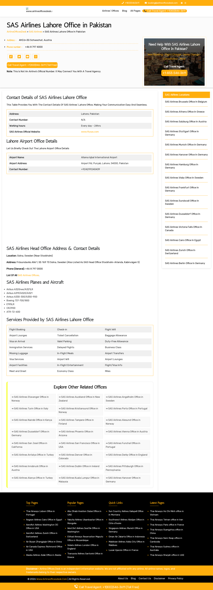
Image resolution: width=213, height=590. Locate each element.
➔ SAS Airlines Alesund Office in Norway (123, 422)
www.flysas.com (90, 131)
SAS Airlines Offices (28, 275)
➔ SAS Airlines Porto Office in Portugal (126, 408)
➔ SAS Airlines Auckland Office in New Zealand (79, 399)
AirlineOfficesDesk (16, 31)
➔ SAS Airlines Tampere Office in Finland (76, 422)
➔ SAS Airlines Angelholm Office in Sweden (124, 399)
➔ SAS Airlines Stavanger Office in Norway (30, 399)
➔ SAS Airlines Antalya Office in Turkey (33, 454)
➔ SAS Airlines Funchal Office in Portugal (123, 445)
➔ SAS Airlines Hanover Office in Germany (123, 479)
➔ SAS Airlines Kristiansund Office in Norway (78, 410)
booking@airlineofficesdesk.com (163, 3)
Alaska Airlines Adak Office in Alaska (43, 555)
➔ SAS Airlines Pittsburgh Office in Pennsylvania (124, 468)
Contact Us (145, 578)
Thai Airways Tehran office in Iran (166, 519)
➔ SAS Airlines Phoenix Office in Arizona (76, 433)
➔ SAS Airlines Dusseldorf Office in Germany (30, 433)
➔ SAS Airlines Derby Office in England (126, 454)
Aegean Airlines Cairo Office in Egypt (44, 519)
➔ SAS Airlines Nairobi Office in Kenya (32, 420)
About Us (123, 578)
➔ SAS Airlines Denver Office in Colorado (75, 456)
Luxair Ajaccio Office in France (123, 550)
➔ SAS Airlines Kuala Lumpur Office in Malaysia (79, 479)
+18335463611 (131, 3)
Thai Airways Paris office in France (167, 524)
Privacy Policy (175, 578)
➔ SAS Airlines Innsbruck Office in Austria (30, 468)
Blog (133, 578)
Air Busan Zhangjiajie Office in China (44, 541)
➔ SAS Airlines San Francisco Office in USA (79, 445)
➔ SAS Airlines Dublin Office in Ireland (79, 466)
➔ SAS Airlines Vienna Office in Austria (127, 431)
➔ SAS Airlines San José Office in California (29, 445)
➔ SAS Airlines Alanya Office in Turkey (32, 477)
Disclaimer (159, 578)
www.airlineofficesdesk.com (51, 579)
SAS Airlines (35, 31)
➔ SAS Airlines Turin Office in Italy (30, 408)
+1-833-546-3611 (174, 73)
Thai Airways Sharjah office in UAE (167, 555)
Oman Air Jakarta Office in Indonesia (127, 536)
